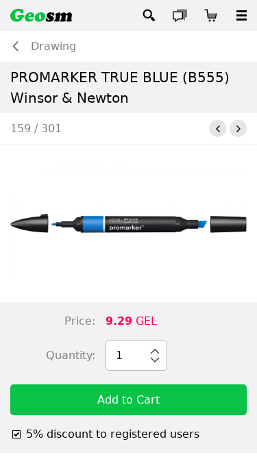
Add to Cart (128, 399)
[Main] (41, 15)
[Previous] (217, 128)
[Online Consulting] (179, 15)
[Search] (149, 15)
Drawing (53, 46)
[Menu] (241, 15)
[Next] (238, 128)
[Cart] (210, 15)
